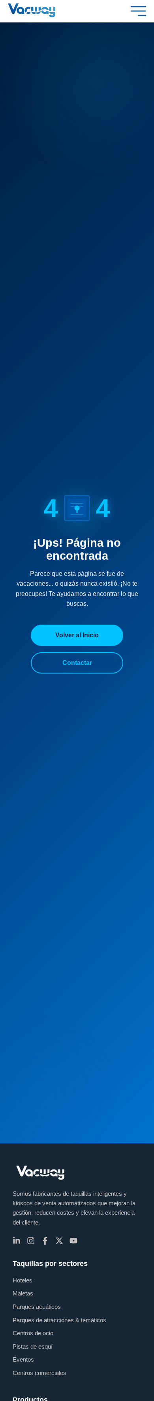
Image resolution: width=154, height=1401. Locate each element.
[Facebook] (45, 1241)
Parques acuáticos (37, 1306)
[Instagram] (31, 1241)
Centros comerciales (39, 1372)
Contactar (77, 662)
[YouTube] (73, 1241)
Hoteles (22, 1280)
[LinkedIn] (17, 1241)
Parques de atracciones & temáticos (59, 1320)
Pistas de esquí (33, 1346)
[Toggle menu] (138, 11)
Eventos (23, 1359)
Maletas (23, 1293)
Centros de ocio (33, 1333)
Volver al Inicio (77, 635)
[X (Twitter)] (59, 1241)
